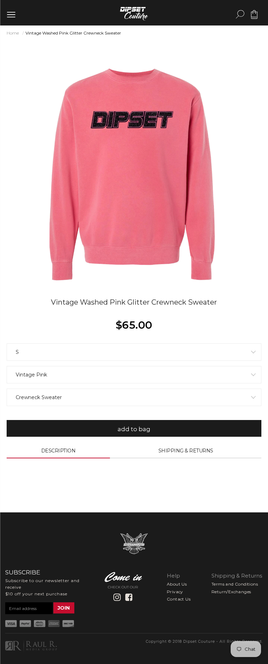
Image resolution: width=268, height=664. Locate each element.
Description (58, 451)
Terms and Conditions (234, 584)
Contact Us (179, 599)
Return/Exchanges (231, 591)
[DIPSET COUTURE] (134, 12)
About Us (177, 584)
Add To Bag (134, 429)
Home (13, 33)
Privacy (175, 591)
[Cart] (254, 17)
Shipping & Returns (185, 451)
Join (64, 608)
